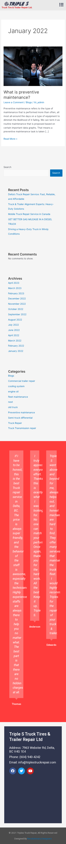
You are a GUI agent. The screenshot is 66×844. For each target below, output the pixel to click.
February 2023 (16, 293)
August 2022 (15, 319)
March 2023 (14, 288)
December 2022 (17, 298)
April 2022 (13, 335)
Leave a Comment (14, 102)
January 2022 (15, 351)
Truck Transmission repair (22, 428)
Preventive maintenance (21, 412)
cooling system (16, 386)
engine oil (13, 391)
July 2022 (13, 324)
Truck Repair (15, 423)
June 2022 (14, 330)
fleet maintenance (18, 396)
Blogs (29, 102)
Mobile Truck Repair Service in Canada (29, 214)
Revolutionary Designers (39, 838)
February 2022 (16, 345)
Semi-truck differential (20, 417)
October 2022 (15, 309)
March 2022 (14, 340)
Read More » (10, 138)
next (10, 402)
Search (7, 167)
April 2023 (13, 283)
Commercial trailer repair (21, 381)
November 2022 (17, 303)
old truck (13, 407)
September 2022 (17, 314)
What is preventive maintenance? (21, 95)
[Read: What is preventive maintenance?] (33, 66)
